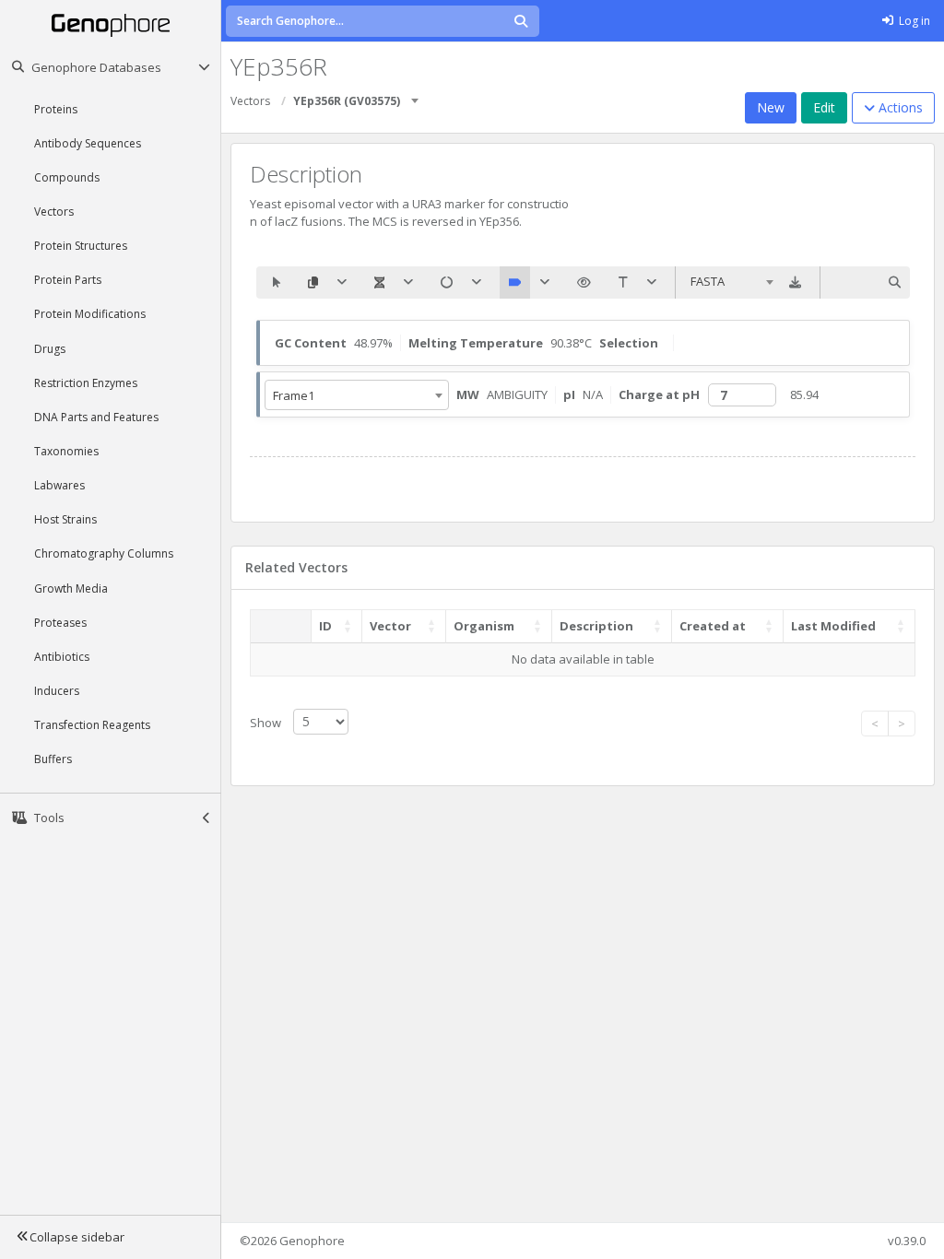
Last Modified (833, 626)
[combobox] (416, 94)
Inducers (56, 691)
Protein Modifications (90, 314)
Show (267, 721)
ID (325, 626)
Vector (390, 626)
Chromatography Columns (103, 553)
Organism (484, 626)
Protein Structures (80, 245)
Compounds (67, 177)
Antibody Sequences (87, 143)
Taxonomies (66, 451)
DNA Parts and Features (96, 417)
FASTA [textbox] (707, 281)
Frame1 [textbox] (293, 395)
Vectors (54, 211)
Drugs (49, 349)
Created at (712, 626)
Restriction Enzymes (85, 383)
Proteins (55, 109)
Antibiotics (61, 657)
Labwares (59, 485)
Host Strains (65, 519)
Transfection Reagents (92, 725)
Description (596, 626)
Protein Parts (67, 280)
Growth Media (71, 588)
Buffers (53, 759)
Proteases (60, 622)
